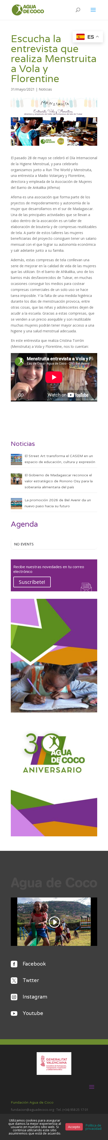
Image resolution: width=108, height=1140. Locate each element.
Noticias (45, 89)
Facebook (34, 964)
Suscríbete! (32, 582)
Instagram (35, 997)
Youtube (33, 1013)
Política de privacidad (93, 1127)
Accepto (74, 1127)
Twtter (31, 981)
